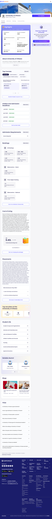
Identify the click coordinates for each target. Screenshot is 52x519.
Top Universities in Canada (25, 491)
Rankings (14, 21)
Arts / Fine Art (23, 76)
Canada (23, 479)
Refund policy (24, 511)
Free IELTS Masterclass (38, 479)
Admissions (8, 21)
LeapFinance (45, 477)
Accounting (5, 74)
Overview (3, 21)
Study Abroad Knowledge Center (39, 485)
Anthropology (22, 74)
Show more (25, 104)
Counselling (38, 490)
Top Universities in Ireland (25, 495)
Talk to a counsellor (39, 480)
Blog (37, 483)
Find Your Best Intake (16, 125)
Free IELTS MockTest (39, 477)
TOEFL (44, 483)
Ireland (23, 482)
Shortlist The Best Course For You (15, 96)
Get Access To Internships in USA (16, 299)
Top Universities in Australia (25, 493)
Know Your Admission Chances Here (15, 204)
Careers (30, 478)
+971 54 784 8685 (39, 507)
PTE (43, 485)
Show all (26, 71)
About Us (30, 477)
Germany (23, 483)
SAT (43, 484)
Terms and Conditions (23, 510)
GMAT (44, 487)
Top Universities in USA (25, 487)
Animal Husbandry (13, 74)
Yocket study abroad (32, 481)
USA (22, 477)
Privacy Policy (24, 508)
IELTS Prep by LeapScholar (45, 479)
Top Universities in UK (25, 489)
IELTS (37, 489)
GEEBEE (30, 482)
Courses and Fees (21, 21)
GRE (43, 486)
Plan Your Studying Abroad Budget (16, 252)
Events (37, 486)
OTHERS (47, 515)
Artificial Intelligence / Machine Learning (10, 76)
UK (22, 478)
